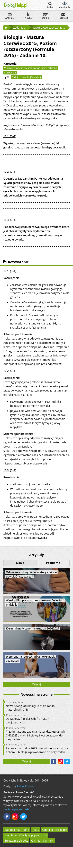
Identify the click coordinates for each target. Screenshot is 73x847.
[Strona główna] (5, 27)
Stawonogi (10, 72)
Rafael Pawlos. (26, 786)
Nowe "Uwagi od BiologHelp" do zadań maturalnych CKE (30, 707)
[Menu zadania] (67, 37)
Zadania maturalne (17, 830)
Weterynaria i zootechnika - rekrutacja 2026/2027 (30, 659)
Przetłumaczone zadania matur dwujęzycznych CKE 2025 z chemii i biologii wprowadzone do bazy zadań (35, 735)
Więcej (36, 684)
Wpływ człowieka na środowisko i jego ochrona (30, 68)
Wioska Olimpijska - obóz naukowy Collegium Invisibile (35, 602)
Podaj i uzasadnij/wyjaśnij (26, 77)
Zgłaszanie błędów (16, 840)
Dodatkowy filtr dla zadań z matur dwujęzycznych (27, 720)
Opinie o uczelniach (54, 830)
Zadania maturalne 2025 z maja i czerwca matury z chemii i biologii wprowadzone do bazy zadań (37, 750)
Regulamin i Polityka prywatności (26, 835)
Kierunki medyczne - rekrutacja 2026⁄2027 (32, 628)
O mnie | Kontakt (42, 840)
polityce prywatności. (17, 809)
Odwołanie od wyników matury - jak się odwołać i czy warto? (31, 574)
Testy (35, 830)
